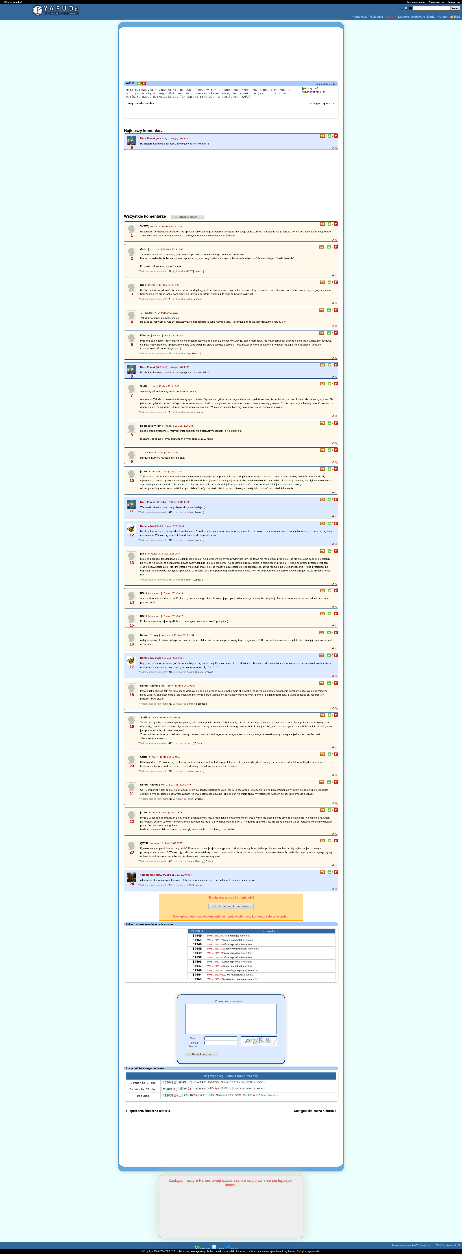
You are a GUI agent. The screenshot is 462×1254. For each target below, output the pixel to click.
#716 (262, 1095)
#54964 (200, 1082)
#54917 (239, 1088)
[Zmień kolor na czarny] (410, 8)
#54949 (170, 1082)
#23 (170, 885)
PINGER (234, 1248)
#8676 (221, 1095)
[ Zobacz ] (198, 271)
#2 (170, 299)
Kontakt (442, 16)
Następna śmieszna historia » (315, 1111)
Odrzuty (390, 16)
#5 (170, 412)
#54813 (226, 1088)
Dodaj (431, 16)
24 (315, 91)
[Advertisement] (43, 627)
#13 (170, 743)
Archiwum (418, 16)
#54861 (250, 1088)
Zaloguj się (454, 2)
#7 (170, 579)
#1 (170, 271)
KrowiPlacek (147, 138)
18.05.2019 (321, 83)
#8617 (235, 1095)
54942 (197, 966)
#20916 (207, 1095)
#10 (170, 512)
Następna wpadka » (322, 103)
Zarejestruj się (436, 2)
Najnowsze (359, 16)
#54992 (213, 1082)
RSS (456, 16)
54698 (197, 957)
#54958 (239, 1082)
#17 (170, 703)
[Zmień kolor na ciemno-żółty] (406, 8)
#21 (170, 861)
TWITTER (221, 1248)
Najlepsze (376, 16)
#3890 (190, 1095)
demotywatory (197, 1251)
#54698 (200, 1088)
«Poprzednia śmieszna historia (148, 1111)
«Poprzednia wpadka (141, 103)
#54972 (250, 1082)
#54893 (170, 1089)
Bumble (145, 526)
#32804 (273, 1095)
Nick (192, 1038)
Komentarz (229, 1001)
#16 (170, 672)
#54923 (226, 1082)
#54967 (261, 1082)
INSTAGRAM (205, 1248)
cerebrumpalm (149, 874)
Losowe (403, 16)
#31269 (249, 1095)
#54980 (185, 1082)
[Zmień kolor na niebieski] (402, 8)
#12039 (172, 1095)
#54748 (213, 1088)
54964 (197, 940)
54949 (197, 935)
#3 (170, 353)
